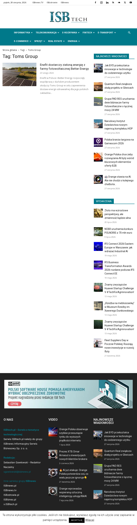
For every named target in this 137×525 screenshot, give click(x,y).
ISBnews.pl (10, 485)
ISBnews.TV (37, 2)
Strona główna (9, 50)
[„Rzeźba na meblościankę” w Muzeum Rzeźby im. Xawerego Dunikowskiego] (98, 305)
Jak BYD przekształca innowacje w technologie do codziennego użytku (118, 69)
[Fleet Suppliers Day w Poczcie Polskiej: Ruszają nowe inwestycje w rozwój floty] (98, 342)
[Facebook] (95, 2)
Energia (72, 41)
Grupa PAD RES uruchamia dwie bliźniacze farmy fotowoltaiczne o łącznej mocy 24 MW (118, 473)
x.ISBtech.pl (10, 504)
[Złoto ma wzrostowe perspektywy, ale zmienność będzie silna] (98, 213)
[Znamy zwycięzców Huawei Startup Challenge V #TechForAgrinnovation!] (98, 287)
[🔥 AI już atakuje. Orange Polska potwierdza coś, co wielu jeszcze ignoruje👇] (53, 472)
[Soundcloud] (119, 2)
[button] (129, 32)
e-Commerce (21, 41)
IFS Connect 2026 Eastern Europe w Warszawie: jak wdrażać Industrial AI (119, 247)
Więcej (89, 520)
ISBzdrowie (52, 2)
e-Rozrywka (69, 32)
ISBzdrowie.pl (11, 494)
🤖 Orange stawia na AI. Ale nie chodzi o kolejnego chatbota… (119, 180)
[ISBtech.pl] (68, 17)
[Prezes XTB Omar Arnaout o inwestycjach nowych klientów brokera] (53, 454)
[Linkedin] (107, 2)
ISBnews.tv (10, 490)
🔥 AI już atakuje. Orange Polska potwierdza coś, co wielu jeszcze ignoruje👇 (73, 474)
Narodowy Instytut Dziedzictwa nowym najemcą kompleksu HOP (119, 125)
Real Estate (55, 41)
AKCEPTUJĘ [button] (76, 520)
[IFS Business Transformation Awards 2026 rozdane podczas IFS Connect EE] (98, 265)
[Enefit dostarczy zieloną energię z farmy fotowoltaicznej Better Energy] (19, 74)
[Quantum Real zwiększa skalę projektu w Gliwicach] (98, 86)
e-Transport (105, 32)
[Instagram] (101, 2)
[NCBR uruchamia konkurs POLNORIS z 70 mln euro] (98, 231)
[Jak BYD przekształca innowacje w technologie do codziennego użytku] (98, 68)
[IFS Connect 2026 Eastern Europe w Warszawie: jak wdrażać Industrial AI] (98, 246)
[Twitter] (125, 2)
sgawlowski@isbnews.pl (17, 471)
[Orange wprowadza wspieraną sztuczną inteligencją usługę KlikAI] (53, 491)
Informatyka (22, 32)
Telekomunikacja (46, 32)
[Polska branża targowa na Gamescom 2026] (98, 142)
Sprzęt (38, 41)
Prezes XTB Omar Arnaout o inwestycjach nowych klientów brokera (73, 455)
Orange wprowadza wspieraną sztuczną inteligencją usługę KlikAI (73, 492)
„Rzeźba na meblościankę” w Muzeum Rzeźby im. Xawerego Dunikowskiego (119, 307)
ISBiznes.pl (10, 499)
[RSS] (113, 2)
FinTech (87, 32)
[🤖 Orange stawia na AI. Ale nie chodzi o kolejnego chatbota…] (98, 179)
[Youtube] (130, 2)
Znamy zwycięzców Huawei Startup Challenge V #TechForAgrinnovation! (119, 288)
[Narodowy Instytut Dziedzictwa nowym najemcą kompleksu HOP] (98, 123)
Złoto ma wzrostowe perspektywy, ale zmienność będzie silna (118, 214)
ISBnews (65, 2)
